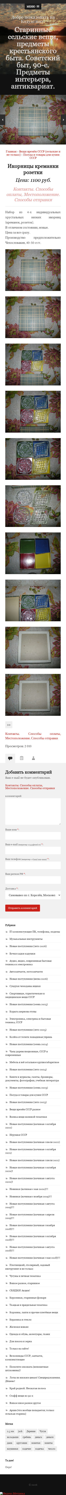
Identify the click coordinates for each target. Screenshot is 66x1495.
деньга (38, 1437)
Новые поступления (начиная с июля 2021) (34, 1160)
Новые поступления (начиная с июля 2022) (35, 1141)
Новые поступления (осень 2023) (29, 1087)
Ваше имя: (12, 829)
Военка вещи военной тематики (28, 1116)
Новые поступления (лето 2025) (28, 1029)
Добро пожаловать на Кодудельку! (33, 19)
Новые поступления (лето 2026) (28, 946)
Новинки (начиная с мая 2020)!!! (29, 1188)
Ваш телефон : (27, 859)
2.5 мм (10, 1431)
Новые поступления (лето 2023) (28, 1102)
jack (20, 1431)
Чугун (43, 1431)
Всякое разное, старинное (25, 1283)
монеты (49, 1442)
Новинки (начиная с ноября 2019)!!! (31, 1196)
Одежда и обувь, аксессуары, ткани (30, 1333)
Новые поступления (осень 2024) (29, 1044)
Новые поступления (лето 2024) (28, 1069)
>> (9, 725)
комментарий (13, 796)
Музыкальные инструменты (26, 938)
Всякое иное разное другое (25, 1402)
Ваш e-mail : (24, 844)
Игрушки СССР (18, 1134)
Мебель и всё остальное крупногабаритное (34, 1062)
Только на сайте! (19, 1348)
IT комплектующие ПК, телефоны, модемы (35, 931)
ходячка (39, 1448)
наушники (12, 1448)
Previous (2, 119)
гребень (27, 1437)
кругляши (22, 1442)
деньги (50, 1437)
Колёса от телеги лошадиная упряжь (31, 1036)
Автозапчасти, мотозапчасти (26, 971)
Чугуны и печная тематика (25, 1275)
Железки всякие (19, 1326)
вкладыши (12, 1437)
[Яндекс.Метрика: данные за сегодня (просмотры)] (12, 1493)
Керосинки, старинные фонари (28, 1297)
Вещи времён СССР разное (25, 1109)
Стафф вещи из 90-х (21, 1395)
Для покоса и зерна (21, 1341)
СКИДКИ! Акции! (20, 1290)
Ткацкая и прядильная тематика (28, 1304)
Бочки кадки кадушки (22, 953)
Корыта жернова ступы (23, 1011)
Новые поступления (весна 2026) (29, 978)
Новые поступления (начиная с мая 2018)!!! (35, 1257)
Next (63, 119)
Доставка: (11, 888)
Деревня (31, 1431)
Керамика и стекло (21, 1319)
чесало (51, 1448)
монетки (35, 1442)
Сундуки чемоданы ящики (25, 985)
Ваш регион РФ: (15, 874)
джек (9, 1442)
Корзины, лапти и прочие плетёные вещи (34, 1312)
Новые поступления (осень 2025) (29, 1004)
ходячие (26, 1448)
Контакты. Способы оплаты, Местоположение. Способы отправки (33, 194)
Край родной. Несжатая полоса (28, 1388)
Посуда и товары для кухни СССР (29, 1094)
